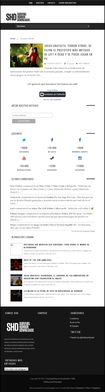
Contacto (51, 3)
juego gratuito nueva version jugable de (54, 224)
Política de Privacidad (52, 382)
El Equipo (74, 326)
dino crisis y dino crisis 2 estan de (57, 186)
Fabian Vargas (17, 213)
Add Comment (84, 64)
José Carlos (16, 186)
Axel (12, 208)
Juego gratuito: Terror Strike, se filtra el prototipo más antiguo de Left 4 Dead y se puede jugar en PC (68, 52)
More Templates (93, 388)
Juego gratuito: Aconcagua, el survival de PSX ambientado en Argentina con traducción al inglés (56, 277)
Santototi (15, 197)
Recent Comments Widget (86, 231)
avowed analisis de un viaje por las (56, 197)
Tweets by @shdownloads (82, 337)
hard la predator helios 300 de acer (61, 213)
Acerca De (75, 322)
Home (31, 3)
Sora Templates (77, 388)
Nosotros (40, 3)
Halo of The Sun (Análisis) (38, 259)
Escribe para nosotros (67, 3)
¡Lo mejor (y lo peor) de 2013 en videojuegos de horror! (53, 290)
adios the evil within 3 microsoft (49, 208)
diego (13, 224)
